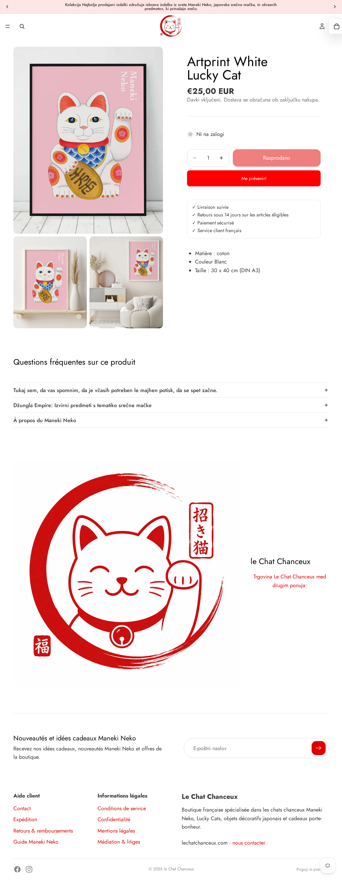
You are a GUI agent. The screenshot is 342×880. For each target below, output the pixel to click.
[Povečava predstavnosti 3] (126, 282)
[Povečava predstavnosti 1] (88, 140)
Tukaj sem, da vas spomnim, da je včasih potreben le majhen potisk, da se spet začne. (115, 390)
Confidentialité (114, 819)
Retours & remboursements (43, 831)
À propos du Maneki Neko (44, 420)
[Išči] (22, 26)
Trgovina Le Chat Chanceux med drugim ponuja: (289, 581)
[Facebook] (17, 869)
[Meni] (7, 26)
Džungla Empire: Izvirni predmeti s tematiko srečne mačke (82, 405)
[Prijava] (319, 748)
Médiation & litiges (119, 842)
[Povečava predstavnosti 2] (50, 282)
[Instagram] (29, 869)
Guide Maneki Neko (35, 842)
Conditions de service (122, 808)
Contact (22, 808)
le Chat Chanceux (179, 869)
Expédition (25, 819)
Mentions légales (116, 831)
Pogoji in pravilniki (313, 869)
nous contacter (248, 843)
